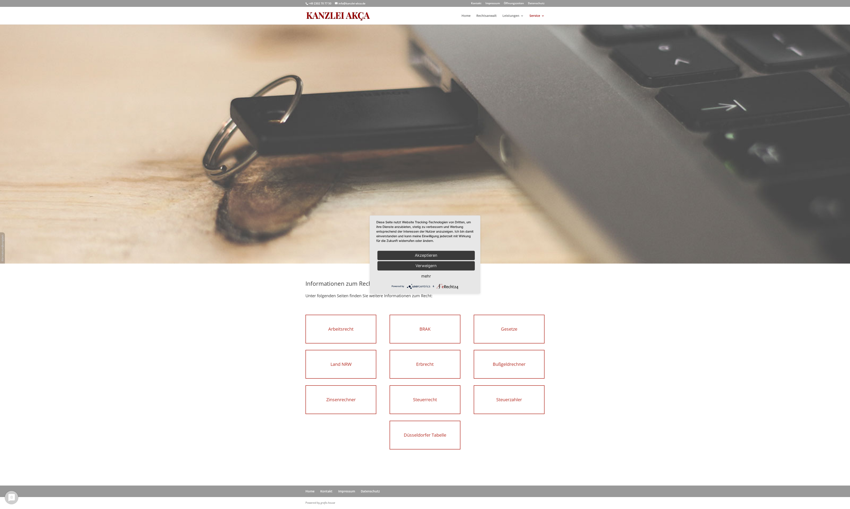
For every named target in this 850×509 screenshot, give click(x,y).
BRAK (425, 329)
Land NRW (341, 364)
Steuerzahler (509, 400)
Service (534, 16)
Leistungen (510, 16)
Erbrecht (425, 364)
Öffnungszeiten (514, 3)
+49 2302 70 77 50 (320, 3)
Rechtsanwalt (486, 16)
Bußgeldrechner (509, 364)
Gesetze (509, 329)
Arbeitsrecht (341, 329)
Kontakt (476, 3)
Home (466, 16)
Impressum (492, 3)
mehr (426, 276)
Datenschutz (536, 3)
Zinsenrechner (341, 400)
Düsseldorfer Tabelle (425, 435)
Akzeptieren (426, 255)
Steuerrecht (425, 400)
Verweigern (426, 265)
